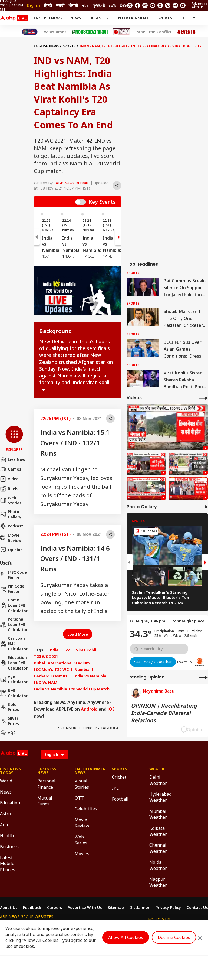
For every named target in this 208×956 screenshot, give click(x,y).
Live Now (16, 459)
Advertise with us (200, 5)
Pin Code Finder (16, 588)
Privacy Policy (168, 907)
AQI (11, 732)
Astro (5, 814)
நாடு (112, 5)
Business (99, 18)
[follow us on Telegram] (175, 5)
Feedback (32, 907)
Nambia (82, 669)
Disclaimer (140, 907)
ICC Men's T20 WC (51, 669)
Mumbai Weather (158, 814)
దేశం (123, 5)
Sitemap (116, 907)
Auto (4, 825)
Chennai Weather (158, 848)
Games (14, 469)
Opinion (15, 549)
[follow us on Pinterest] (167, 5)
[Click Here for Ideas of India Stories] (121, 31)
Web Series (81, 840)
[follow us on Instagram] (160, 5)
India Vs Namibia (89, 676)
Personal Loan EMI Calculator (18, 624)
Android (89, 709)
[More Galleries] (203, 507)
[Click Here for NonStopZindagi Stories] (90, 32)
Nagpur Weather (158, 882)
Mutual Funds (44, 801)
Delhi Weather (158, 780)
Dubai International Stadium (62, 663)
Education (10, 803)
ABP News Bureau (72, 182)
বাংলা (85, 5)
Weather (158, 769)
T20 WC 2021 (46, 656)
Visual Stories (82, 784)
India (53, 650)
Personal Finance (46, 784)
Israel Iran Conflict (153, 32)
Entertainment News (85, 771)
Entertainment (132, 18)
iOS (111, 709)
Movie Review (15, 538)
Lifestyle (190, 18)
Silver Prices (13, 721)
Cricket (119, 777)
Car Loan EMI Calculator (18, 643)
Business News (46, 771)
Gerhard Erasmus (50, 676)
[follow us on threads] (145, 5)
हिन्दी (48, 5)
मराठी (60, 5)
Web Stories (14, 500)
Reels (13, 488)
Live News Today (10, 771)
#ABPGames (54, 32)
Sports (164, 18)
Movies (82, 854)
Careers (54, 907)
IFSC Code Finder (17, 575)
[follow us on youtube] (152, 5)
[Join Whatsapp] (183, 5)
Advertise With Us (85, 907)
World (6, 781)
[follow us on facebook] (137, 5)
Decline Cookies (174, 937)
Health (7, 835)
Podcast (15, 525)
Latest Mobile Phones (7, 863)
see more (43, 390)
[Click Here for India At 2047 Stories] (30, 31)
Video (13, 478)
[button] (14, 439)
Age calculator (18, 679)
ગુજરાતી (99, 5)
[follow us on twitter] (130, 5)
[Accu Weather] (199, 662)
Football (120, 799)
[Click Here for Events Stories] (186, 32)
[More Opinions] (203, 677)
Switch (80, 202)
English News (48, 18)
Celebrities (85, 809)
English (33, 5)
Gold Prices (13, 707)
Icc (67, 650)
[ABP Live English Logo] (14, 18)
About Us (8, 907)
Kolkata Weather (158, 831)
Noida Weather (158, 865)
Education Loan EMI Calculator (18, 663)
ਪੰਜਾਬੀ (73, 5)
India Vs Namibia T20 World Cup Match (72, 689)
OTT (79, 798)
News (75, 18)
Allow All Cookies (125, 937)
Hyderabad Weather (159, 797)
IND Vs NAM (45, 682)
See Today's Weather (153, 661)
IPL (115, 788)
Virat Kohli (86, 650)
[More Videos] (203, 398)
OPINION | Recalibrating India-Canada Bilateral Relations (164, 713)
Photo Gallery (14, 514)
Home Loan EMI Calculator (18, 605)
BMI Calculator (18, 693)
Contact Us (197, 907)
